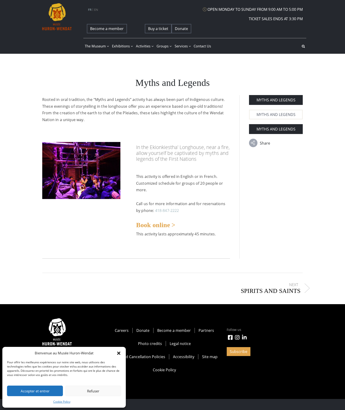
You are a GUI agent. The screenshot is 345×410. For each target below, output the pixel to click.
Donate (181, 28)
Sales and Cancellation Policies (138, 356)
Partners (206, 330)
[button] (118, 353)
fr (90, 10)
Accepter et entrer (35, 391)
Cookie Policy (61, 402)
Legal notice (180, 343)
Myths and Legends (276, 100)
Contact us (202, 46)
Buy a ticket (158, 28)
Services (182, 46)
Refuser (93, 391)
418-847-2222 (167, 210)
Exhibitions (121, 46)
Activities (143, 46)
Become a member (107, 28)
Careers (122, 330)
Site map (210, 356)
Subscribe (238, 351)
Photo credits (150, 343)
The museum (96, 46)
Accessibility (183, 356)
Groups (163, 46)
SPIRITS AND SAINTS (270, 290)
